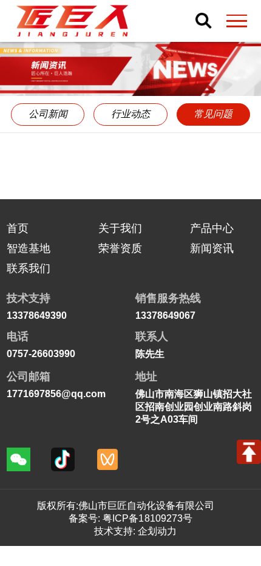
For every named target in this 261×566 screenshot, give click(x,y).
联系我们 (28, 268)
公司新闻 (48, 114)
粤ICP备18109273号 (147, 518)
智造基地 (28, 248)
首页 (18, 228)
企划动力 (157, 530)
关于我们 (120, 228)
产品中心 (212, 228)
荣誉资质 (120, 248)
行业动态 (130, 114)
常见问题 (213, 114)
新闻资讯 (212, 248)
